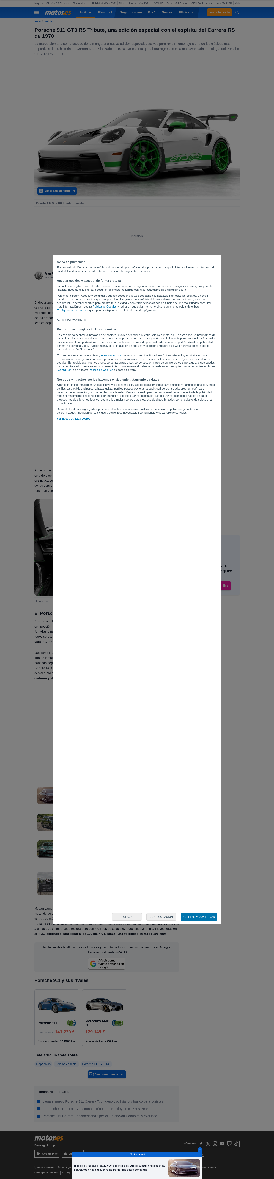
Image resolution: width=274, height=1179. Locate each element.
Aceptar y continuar (199, 916)
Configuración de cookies (73, 310)
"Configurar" (64, 369)
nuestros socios (111, 355)
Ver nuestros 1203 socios (73, 418)
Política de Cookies (104, 306)
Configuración (161, 916)
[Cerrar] (200, 1149)
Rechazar (126, 916)
